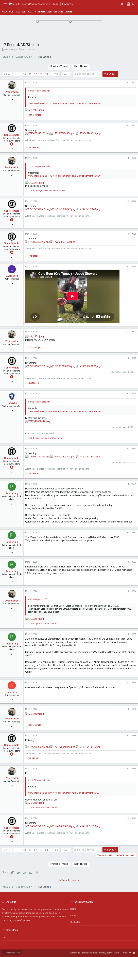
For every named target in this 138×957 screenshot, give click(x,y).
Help (116, 952)
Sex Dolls (58, 11)
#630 (134, 448)
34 (46, 74)
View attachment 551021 (40, 411)
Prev (8, 74)
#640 (134, 818)
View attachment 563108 (88, 103)
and (44, 623)
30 (24, 74)
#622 (134, 125)
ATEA (4, 11)
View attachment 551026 (88, 411)
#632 (134, 532)
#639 (134, 768)
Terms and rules (89, 952)
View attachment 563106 (40, 103)
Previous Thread (59, 66)
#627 (134, 332)
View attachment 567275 (64, 793)
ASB (49, 11)
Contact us (75, 922)
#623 (134, 158)
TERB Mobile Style (11, 952)
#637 (134, 709)
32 (35, 74)
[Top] (130, 952)
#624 (134, 201)
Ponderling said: (36, 599)
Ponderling (12, 493)
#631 (134, 484)
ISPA (17, 11)
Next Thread (81, 66)
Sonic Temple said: (37, 90)
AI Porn (42, 11)
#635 (134, 634)
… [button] (19, 74)
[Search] (133, 4)
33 (41, 74)
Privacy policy (105, 952)
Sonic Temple (10, 49)
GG (29, 11)
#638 (134, 735)
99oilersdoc (12, 92)
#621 (134, 82)
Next (64, 74)
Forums (74, 915)
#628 (134, 358)
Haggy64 (12, 403)
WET (11, 11)
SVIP (23, 11)
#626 (134, 266)
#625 (134, 234)
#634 (134, 591)
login (4, 937)
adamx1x (12, 692)
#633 (134, 562)
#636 (134, 683)
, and (48, 191)
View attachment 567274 (40, 793)
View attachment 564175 (40, 176)
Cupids (68, 11)
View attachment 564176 (64, 176)
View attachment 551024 (64, 411)
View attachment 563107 (64, 103)
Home (73, 909)
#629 (134, 393)
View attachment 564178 (88, 176)
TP (34, 11)
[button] (5, 4)
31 (30, 74)
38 (56, 74)
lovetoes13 (12, 276)
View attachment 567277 (88, 793)
